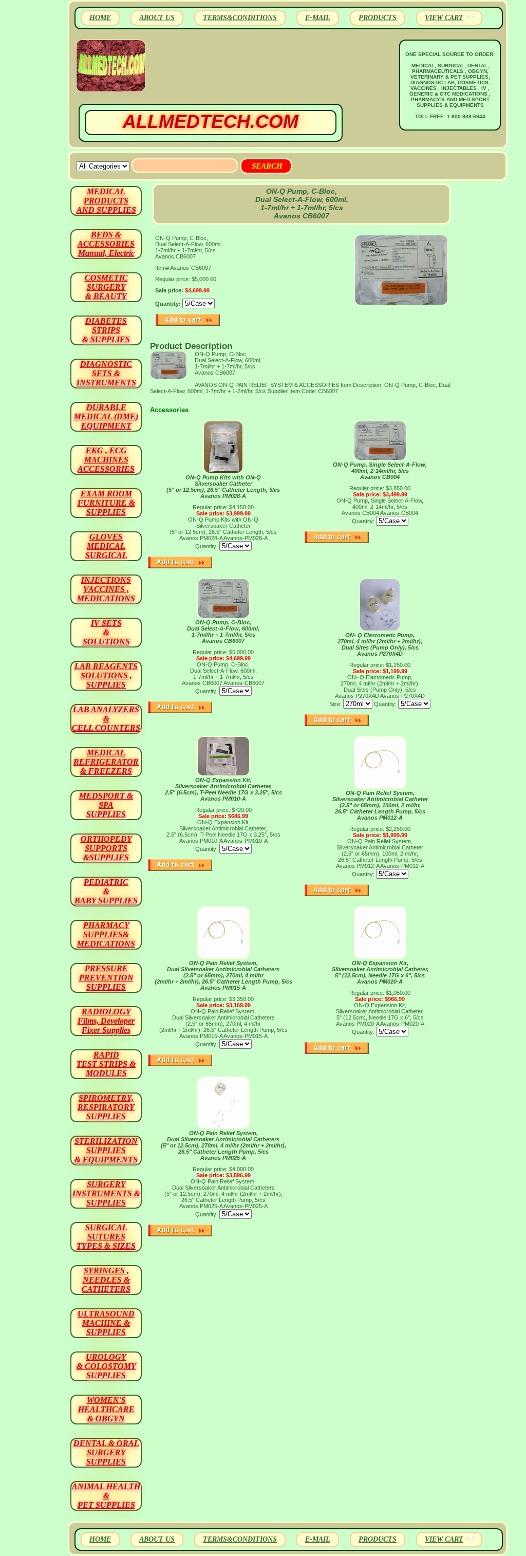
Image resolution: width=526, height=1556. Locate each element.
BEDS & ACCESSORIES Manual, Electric (106, 243)
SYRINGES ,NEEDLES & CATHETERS (106, 1279)
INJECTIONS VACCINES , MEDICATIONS (106, 589)
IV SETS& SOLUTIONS (106, 632)
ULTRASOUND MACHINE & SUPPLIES (106, 1323)
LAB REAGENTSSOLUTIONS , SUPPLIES (106, 675)
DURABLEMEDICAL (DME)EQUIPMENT (106, 416)
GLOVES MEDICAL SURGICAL (106, 546)
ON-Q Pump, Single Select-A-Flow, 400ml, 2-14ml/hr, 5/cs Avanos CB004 (380, 470)
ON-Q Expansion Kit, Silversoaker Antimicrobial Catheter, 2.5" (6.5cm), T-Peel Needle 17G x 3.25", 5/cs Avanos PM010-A (223, 789)
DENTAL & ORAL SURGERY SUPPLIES (106, 1452)
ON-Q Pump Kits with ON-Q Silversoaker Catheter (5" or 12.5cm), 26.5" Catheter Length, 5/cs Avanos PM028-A (223, 486)
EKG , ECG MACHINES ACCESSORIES (106, 459)
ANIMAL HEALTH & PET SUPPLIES (106, 1495)
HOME (100, 18)
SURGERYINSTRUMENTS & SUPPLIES (106, 1193)
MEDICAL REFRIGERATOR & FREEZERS (106, 761)
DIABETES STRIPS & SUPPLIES (106, 330)
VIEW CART (444, 18)
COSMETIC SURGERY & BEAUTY (106, 287)
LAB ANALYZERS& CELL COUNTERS (106, 718)
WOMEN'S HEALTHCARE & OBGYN (106, 1409)
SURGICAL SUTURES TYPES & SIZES (106, 1236)
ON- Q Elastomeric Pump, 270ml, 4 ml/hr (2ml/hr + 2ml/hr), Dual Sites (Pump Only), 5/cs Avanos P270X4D (379, 644)
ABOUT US (157, 18)
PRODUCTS (378, 18)
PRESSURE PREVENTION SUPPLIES (106, 977)
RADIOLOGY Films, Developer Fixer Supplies (106, 1020)
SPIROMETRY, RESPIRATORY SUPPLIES (106, 1107)
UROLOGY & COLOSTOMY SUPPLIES (106, 1366)
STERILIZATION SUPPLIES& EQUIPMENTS (106, 1150)
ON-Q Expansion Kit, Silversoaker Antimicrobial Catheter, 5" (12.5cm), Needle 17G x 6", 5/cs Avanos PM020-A (380, 972)
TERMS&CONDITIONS (240, 18)
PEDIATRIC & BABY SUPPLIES (106, 891)
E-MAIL (317, 18)
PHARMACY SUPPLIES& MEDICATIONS (106, 934)
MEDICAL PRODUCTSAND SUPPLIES (106, 200)
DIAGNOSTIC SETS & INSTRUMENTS (106, 373)
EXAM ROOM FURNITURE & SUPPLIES (106, 502)
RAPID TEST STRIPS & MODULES (106, 1064)
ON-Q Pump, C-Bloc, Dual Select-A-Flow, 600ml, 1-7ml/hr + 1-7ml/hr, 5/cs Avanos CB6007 (223, 631)
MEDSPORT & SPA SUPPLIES (106, 805)
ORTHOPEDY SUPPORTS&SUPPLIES (106, 848)
